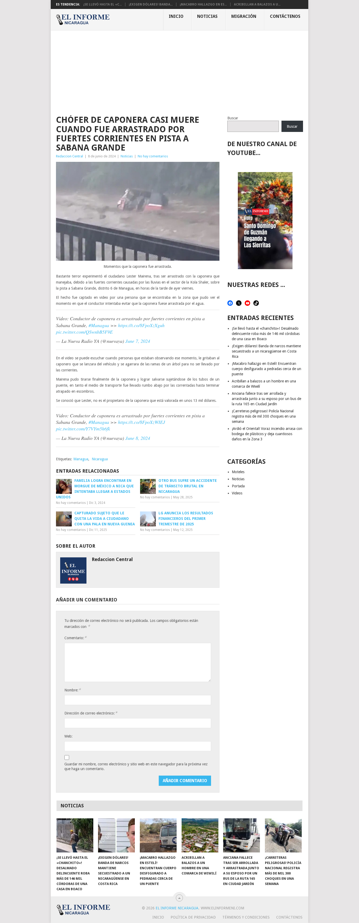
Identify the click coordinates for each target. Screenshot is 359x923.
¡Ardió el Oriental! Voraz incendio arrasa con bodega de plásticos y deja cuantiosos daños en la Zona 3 (267, 433)
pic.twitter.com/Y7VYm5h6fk (83, 428)
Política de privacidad (193, 917)
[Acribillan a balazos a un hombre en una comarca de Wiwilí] (200, 835)
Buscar (232, 118)
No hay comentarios (153, 156)
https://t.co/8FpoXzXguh (141, 325)
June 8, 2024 (137, 438)
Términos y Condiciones (246, 917)
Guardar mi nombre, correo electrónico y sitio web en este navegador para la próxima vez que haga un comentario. (136, 766)
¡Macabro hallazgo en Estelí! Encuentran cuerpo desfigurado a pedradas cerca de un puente (266, 368)
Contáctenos (285, 16)
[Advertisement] (179, 69)
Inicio (176, 16)
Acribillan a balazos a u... (257, 4)
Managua (80, 459)
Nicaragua (100, 459)
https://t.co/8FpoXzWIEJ (141, 422)
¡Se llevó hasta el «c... (102, 4)
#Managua (99, 325)
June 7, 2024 (137, 341)
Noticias (207, 16)
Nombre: (72, 689)
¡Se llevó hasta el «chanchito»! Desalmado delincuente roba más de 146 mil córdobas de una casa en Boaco (266, 333)
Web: (68, 736)
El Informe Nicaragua (177, 908)
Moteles (238, 472)
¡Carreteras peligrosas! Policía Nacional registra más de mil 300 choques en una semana (264, 416)
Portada (238, 486)
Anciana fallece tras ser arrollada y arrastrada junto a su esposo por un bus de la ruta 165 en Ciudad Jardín (266, 398)
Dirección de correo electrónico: (90, 713)
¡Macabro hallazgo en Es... (203, 4)
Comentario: (75, 637)
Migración (243, 16)
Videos (237, 493)
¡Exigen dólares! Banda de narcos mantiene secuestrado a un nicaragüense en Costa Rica (266, 351)
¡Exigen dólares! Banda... (151, 4)
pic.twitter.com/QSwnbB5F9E (84, 332)
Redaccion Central (69, 156)
